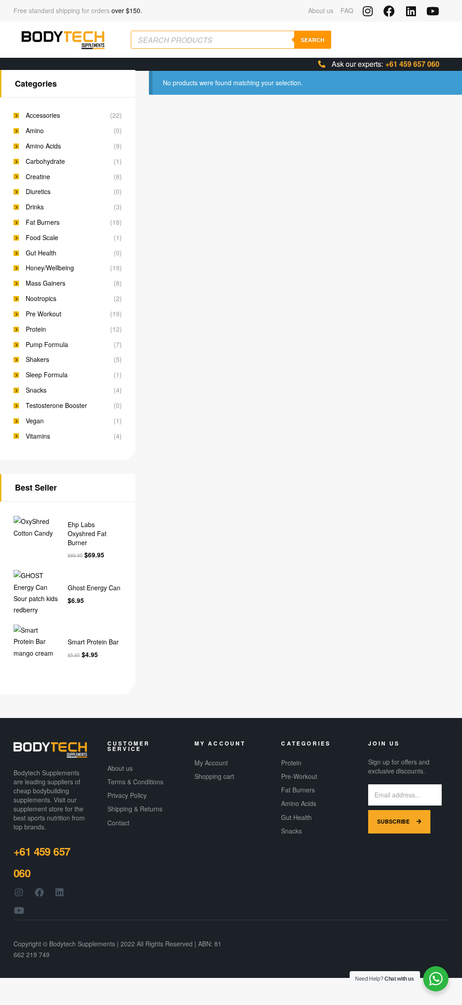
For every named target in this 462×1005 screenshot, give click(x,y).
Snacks (36, 390)
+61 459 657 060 (412, 64)
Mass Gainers (45, 283)
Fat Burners (43, 222)
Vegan (35, 421)
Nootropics (41, 298)
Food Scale (42, 237)
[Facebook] (389, 11)
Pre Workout (43, 314)
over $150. (126, 10)
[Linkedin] (410, 11)
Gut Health (41, 253)
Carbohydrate (45, 161)
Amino (35, 130)
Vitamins (38, 436)
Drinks (35, 207)
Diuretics (38, 191)
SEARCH (312, 40)
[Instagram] (367, 11)
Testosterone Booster (56, 405)
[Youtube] (432, 11)
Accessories (43, 115)
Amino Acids (43, 146)
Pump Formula (47, 344)
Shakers (37, 359)
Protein (36, 329)
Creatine (38, 176)
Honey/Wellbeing (50, 268)
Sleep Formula (47, 375)
